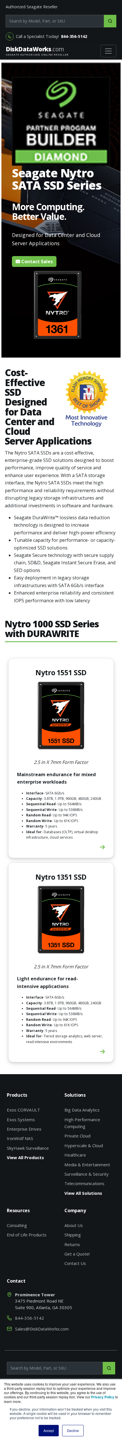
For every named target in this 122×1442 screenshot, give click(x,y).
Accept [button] (48, 1430)
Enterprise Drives (24, 1129)
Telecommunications (84, 1183)
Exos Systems (21, 1119)
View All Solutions (83, 1193)
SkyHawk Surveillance (28, 1148)
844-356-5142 (74, 36)
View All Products (25, 1157)
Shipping (72, 1235)
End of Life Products (27, 1235)
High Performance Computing (82, 1123)
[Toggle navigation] (108, 51)
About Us (73, 1225)
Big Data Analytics (82, 1110)
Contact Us (75, 1263)
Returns (72, 1244)
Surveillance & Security (86, 1174)
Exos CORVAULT (23, 1110)
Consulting (17, 1225)
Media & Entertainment (87, 1164)
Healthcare (75, 1155)
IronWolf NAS (20, 1138)
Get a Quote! (77, 1254)
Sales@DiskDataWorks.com (42, 1329)
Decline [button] (73, 1430)
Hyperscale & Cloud (83, 1145)
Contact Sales (36, 261)
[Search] (110, 21)
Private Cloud (77, 1136)
